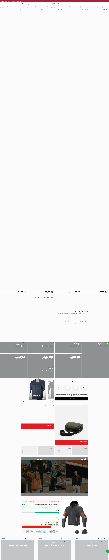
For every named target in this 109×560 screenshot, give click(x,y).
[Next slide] (63, 517)
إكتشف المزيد (61, 442)
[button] (52, 401)
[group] (74, 514)
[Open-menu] (87, 4)
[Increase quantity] (58, 527)
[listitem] (80, 450)
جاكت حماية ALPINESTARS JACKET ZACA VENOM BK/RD (46, 504)
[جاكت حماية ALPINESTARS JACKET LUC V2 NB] (37, 389)
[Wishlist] (25, 4)
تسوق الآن (65, 1)
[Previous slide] (85, 517)
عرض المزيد (57, 517)
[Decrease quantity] (53, 527)
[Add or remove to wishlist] (37, 380)
